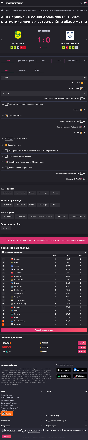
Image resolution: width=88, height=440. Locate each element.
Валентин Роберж (15, 116)
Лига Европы (8, 216)
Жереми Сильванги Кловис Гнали (31, 104)
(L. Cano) (77, 121)
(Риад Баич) (12, 156)
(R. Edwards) (75, 99)
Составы (22, 70)
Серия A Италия (7, 395)
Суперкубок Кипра (78, 216)
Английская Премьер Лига (10, 398)
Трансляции (72, 61)
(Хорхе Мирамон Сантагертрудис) (20, 162)
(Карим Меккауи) (74, 173)
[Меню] (2, 3)
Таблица (58, 61)
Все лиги (4, 411)
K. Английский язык (24, 156)
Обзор (7, 70)
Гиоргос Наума (27, 168)
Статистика (7, 193)
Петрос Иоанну (38, 162)
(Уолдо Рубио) (13, 104)
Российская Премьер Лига (10, 408)
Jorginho (76, 110)
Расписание (20, 193)
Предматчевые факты (25, 61)
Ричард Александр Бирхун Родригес (57, 99)
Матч (8, 61)
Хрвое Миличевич (20, 139)
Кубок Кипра (61, 216)
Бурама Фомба (74, 88)
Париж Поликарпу (63, 127)
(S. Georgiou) (75, 127)
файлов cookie (34, 432)
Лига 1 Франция (7, 406)
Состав (32, 193)
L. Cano (77, 133)
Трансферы (43, 193)
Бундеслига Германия (9, 403)
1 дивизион (21, 216)
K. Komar (6, 228)
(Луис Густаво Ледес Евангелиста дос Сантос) (25, 151)
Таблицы (55, 193)
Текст (37, 70)
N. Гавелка (76, 83)
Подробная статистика (44, 330)
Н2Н (43, 61)
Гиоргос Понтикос (66, 121)
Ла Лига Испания (7, 400)
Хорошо (6, 436)
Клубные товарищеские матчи (41, 216)
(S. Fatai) (77, 179)
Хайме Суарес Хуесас (50, 151)
